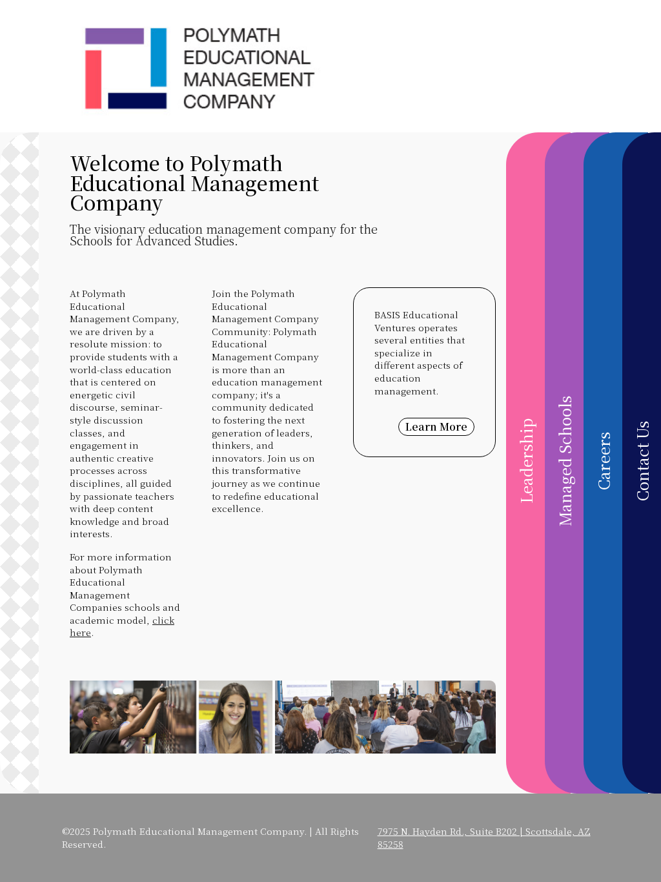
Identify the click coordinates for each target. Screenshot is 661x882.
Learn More (436, 426)
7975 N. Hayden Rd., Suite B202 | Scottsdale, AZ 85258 (484, 837)
